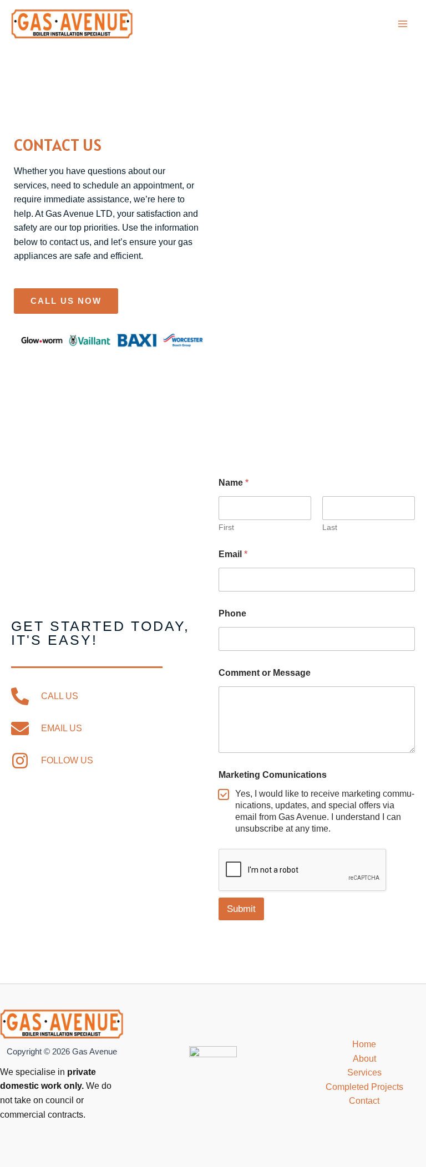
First (226, 527)
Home (364, 1044)
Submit (241, 909)
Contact (364, 1100)
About (364, 1058)
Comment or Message (265, 672)
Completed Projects (364, 1087)
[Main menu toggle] (403, 23)
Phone (232, 613)
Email (233, 554)
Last (329, 527)
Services (364, 1072)
